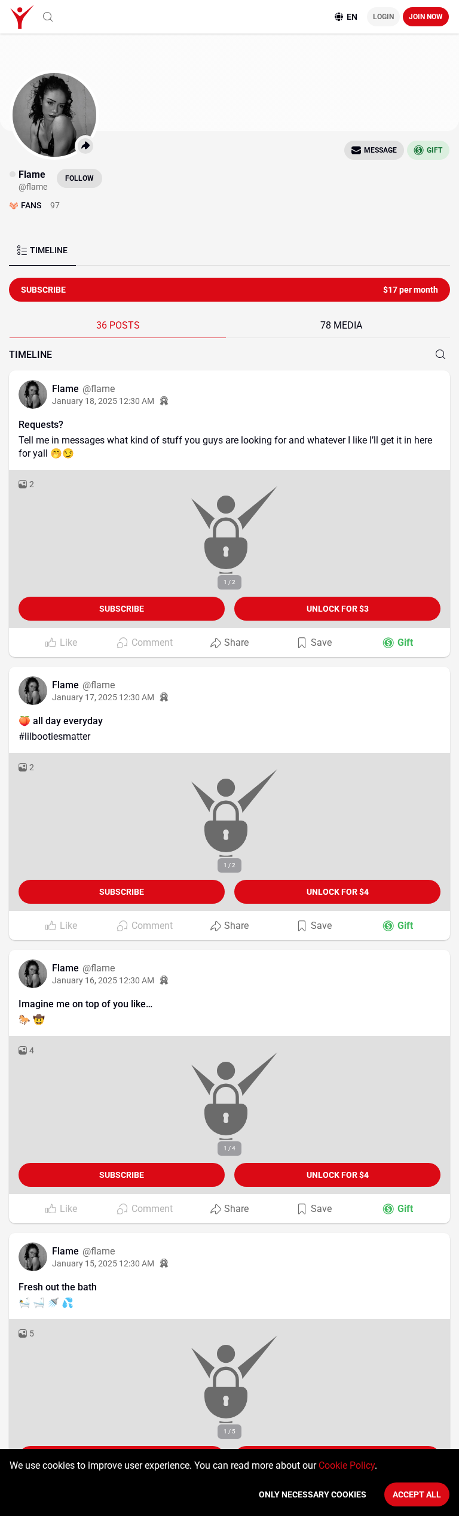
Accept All (417, 1494)
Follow (79, 178)
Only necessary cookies (312, 1494)
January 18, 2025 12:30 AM (103, 401)
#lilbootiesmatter (54, 736)
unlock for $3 (338, 608)
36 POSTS (118, 325)
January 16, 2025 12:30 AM (103, 980)
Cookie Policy (347, 1465)
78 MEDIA (341, 325)
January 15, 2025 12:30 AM (103, 1263)
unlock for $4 (338, 892)
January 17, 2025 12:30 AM (103, 697)
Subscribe (121, 608)
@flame (98, 388)
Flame (66, 388)
